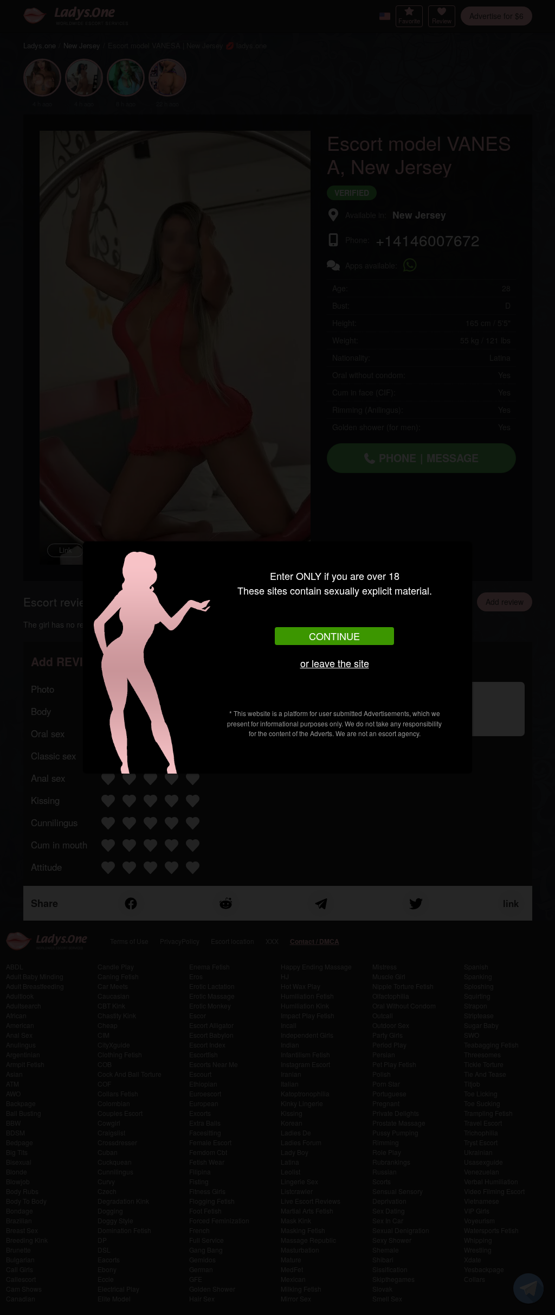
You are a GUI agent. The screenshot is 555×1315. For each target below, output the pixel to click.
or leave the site (334, 663)
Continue (334, 636)
